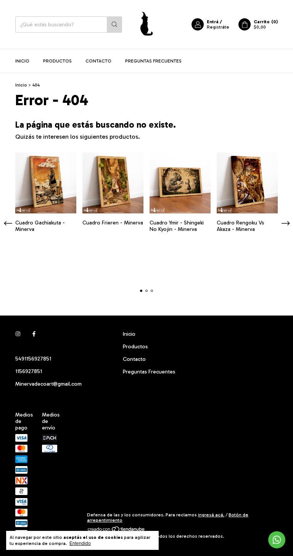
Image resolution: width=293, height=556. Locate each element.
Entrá (213, 21)
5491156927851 (33, 359)
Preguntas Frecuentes (153, 61)
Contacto (98, 61)
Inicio (22, 61)
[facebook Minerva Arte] (34, 334)
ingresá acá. (211, 515)
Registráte (218, 27)
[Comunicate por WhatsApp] (276, 539)
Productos (57, 61)
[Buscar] (114, 24)
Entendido (80, 543)
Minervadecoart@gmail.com (48, 384)
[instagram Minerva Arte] (18, 334)
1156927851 (28, 371)
